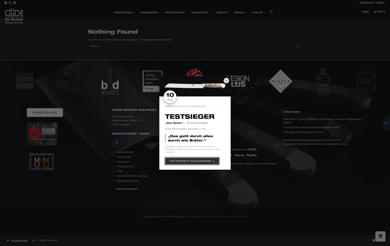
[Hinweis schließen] (226, 80)
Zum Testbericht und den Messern (190, 161)
